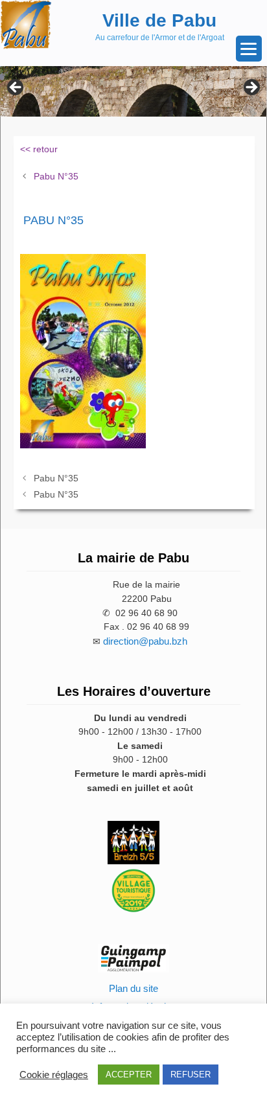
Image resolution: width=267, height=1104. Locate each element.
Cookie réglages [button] (53, 1075)
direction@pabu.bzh (145, 641)
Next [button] (251, 88)
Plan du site (133, 988)
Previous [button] (16, 88)
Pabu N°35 (56, 176)
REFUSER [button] (190, 1074)
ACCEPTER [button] (129, 1074)
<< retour (39, 149)
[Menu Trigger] (249, 49)
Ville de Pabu (159, 20)
